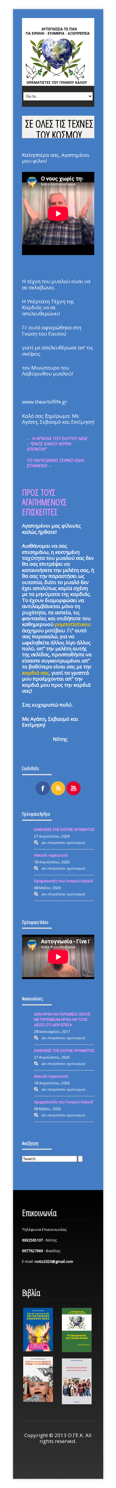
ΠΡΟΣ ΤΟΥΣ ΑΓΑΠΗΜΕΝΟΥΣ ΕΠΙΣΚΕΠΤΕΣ (44, 502)
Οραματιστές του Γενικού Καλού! (63, 881)
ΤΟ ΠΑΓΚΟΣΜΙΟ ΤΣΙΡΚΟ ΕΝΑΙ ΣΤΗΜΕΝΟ (55, 462)
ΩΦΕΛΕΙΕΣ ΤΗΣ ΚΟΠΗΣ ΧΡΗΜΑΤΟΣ (64, 829)
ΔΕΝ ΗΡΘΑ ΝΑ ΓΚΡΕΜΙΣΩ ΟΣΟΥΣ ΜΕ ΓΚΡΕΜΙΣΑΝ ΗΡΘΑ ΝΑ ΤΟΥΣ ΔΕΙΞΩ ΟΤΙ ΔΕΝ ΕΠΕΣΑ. (62, 1019)
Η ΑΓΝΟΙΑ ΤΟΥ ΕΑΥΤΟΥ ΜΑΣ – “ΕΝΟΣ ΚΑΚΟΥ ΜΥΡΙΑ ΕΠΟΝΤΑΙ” (56, 444)
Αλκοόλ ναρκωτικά (51, 855)
